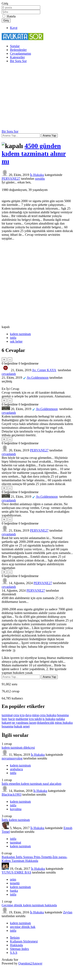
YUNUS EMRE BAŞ (16, 872)
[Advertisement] (37, 97)
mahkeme (22, 719)
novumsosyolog (12, 758)
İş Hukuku (37, 175)
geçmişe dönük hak (22, 927)
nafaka (60, 719)
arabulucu (16, 769)
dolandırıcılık (45, 722)
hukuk (18, 726)
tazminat (7, 715)
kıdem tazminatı (20, 334)
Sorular (15, 46)
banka (14, 890)
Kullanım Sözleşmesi (24, 941)
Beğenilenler (18, 50)
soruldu (40, 178)
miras (35, 715)
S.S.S (13, 952)
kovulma (15, 809)
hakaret (6, 722)
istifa (13, 337)
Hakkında (16, 945)
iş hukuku (48, 719)
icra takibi (35, 719)
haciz (11, 719)
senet (26, 726)
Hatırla (11, 16)
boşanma (63, 715)
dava (28, 715)
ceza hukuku (48, 715)
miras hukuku (64, 722)
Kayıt (13, 27)
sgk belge (16, 341)
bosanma (7, 726)
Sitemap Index (19, 949)
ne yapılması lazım (24, 722)
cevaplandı (9, 374)
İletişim (15, 937)
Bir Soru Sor (18, 61)
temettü (15, 883)
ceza (16, 715)
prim (13, 879)
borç (5, 719)
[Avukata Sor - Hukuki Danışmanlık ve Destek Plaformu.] (22, 39)
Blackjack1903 (11, 794)
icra (22, 715)
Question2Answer (30, 963)
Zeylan (67, 912)
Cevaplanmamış (20, 53)
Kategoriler (17, 57)
